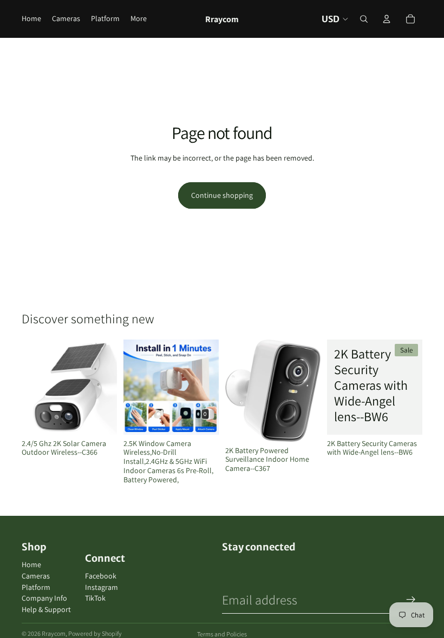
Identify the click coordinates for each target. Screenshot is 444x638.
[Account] (387, 19)
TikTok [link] (95, 598)
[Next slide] (105, 387)
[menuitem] (138, 19)
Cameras (36, 576)
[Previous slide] (33, 387)
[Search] (364, 19)
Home (31, 564)
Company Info (44, 598)
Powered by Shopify (95, 633)
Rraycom (54, 633)
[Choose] (202, 418)
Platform (36, 587)
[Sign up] (411, 599)
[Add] (100, 418)
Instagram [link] (101, 587)
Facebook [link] (100, 576)
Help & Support (46, 609)
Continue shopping (222, 195)
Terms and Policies (222, 634)
